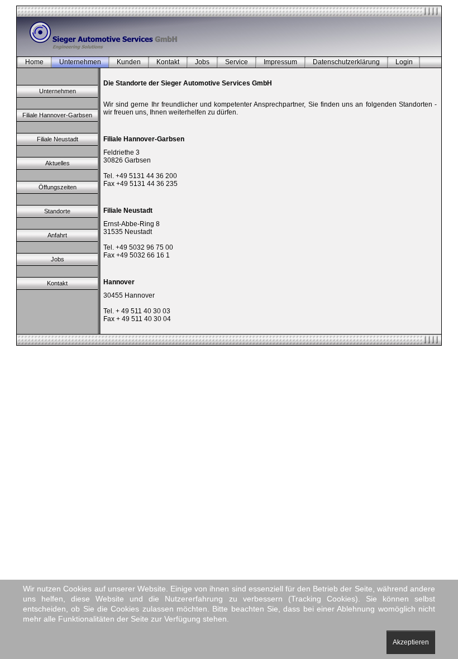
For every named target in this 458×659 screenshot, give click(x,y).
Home (34, 62)
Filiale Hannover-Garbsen (57, 115)
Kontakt (167, 62)
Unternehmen (80, 62)
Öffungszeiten (58, 187)
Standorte (57, 211)
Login (404, 62)
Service (236, 62)
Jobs (202, 62)
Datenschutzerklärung (346, 62)
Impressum (280, 62)
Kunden (129, 62)
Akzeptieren (411, 642)
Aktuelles (57, 163)
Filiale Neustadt (57, 139)
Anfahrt (57, 235)
